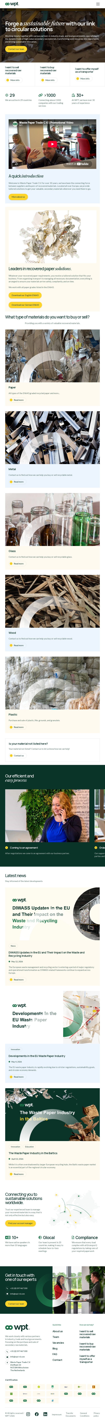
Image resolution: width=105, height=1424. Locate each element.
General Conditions (84, 1414)
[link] (16, 49)
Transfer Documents (71, 1414)
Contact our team (16, 49)
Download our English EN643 (25, 295)
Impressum (57, 1414)
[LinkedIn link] (28, 1414)
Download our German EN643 (25, 305)
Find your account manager (20, 1223)
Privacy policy (97, 1414)
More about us (18, 197)
